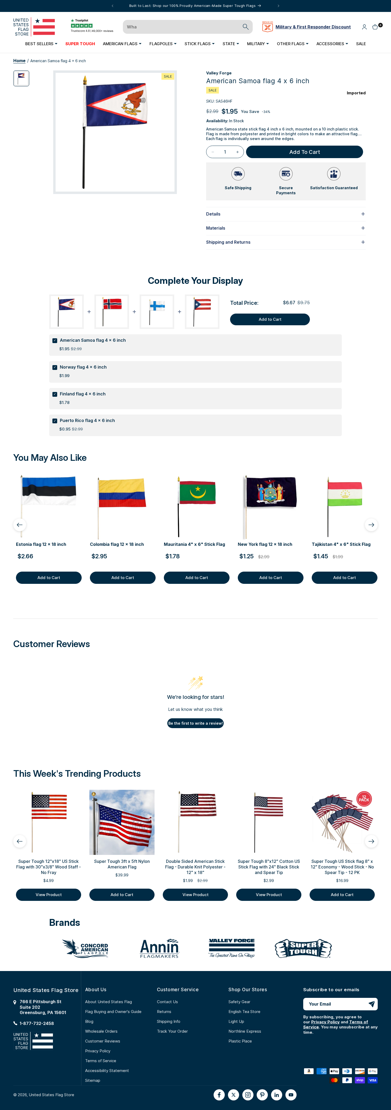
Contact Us (167, 1001)
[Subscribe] (371, 1004)
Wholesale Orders (101, 1031)
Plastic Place (240, 1041)
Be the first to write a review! (195, 723)
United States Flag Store (51, 1094)
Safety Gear (239, 1001)
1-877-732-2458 (37, 1023)
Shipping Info (168, 1021)
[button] (41, 43)
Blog (89, 1021)
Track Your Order (172, 1031)
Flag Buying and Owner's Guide (113, 1011)
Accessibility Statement (107, 1070)
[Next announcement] (278, 6)
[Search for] (246, 27)
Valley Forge (219, 72)
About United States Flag (108, 1001)
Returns (164, 1011)
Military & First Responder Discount (313, 26)
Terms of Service (100, 1060)
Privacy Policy (97, 1050)
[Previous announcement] (112, 6)
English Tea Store (244, 1011)
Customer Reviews (102, 1041)
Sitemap (92, 1080)
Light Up (236, 1021)
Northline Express (244, 1031)
